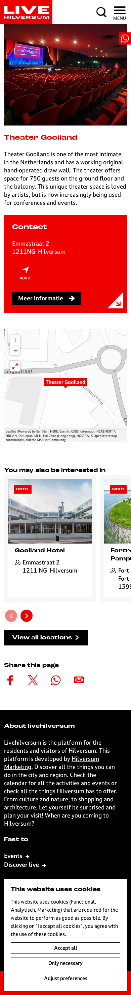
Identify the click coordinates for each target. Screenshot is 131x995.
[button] (65, 386)
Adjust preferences (65, 978)
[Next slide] (26, 616)
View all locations (42, 638)
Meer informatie (40, 298)
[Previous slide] (11, 616)
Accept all (65, 948)
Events (14, 856)
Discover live (22, 864)
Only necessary (65, 963)
